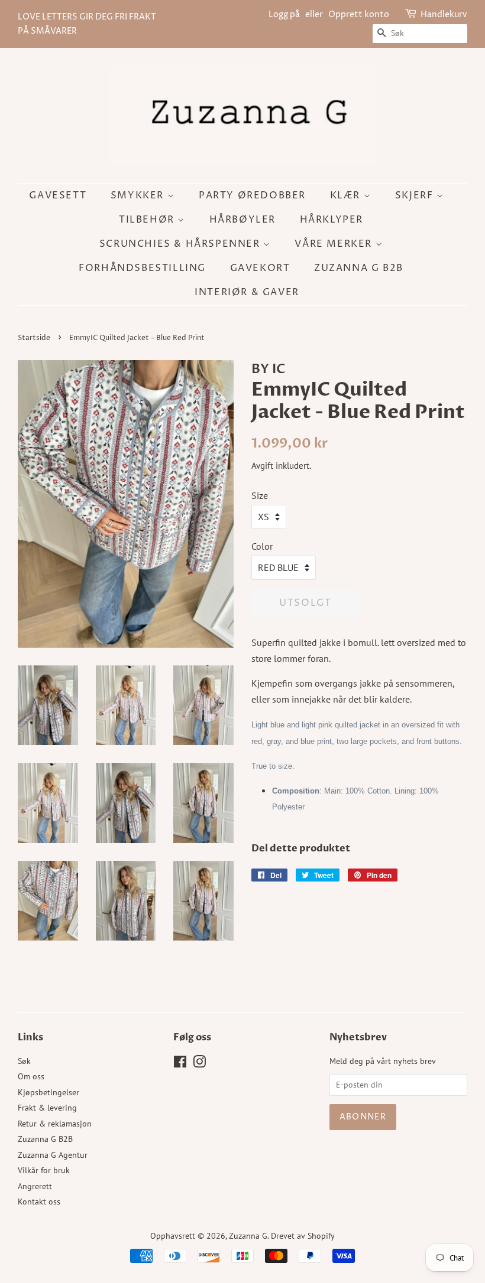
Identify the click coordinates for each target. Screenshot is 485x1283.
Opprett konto (358, 14)
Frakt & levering (47, 1107)
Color (262, 546)
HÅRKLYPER (331, 219)
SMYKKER (139, 195)
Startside (34, 338)
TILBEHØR (148, 219)
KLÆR (347, 195)
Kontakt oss (39, 1201)
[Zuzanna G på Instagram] (199, 1064)
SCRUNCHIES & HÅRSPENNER (181, 243)
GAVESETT (57, 195)
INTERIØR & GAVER (247, 292)
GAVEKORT (260, 268)
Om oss (31, 1076)
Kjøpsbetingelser (48, 1092)
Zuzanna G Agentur (53, 1155)
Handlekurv (444, 14)
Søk (24, 1061)
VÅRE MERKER (335, 243)
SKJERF (415, 195)
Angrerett (35, 1186)
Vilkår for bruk (44, 1170)
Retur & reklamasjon (55, 1123)
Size (259, 495)
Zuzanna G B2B (358, 268)
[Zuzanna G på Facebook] (180, 1064)
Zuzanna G (248, 1235)
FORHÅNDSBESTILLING (142, 268)
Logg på (284, 14)
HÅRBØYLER (242, 219)
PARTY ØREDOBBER (252, 195)
